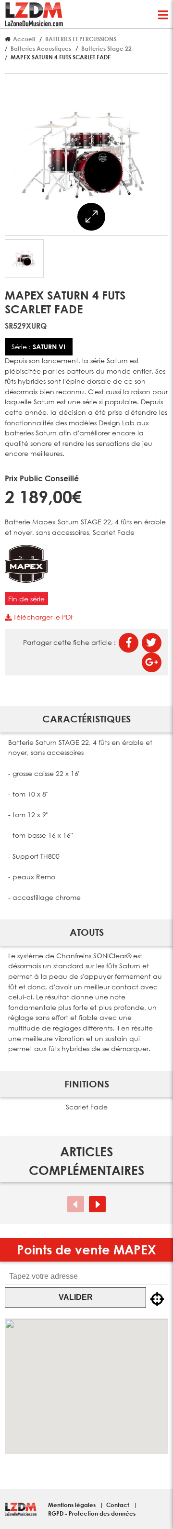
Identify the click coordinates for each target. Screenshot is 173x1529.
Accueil (24, 39)
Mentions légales (72, 1504)
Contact (118, 1504)
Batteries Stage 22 (106, 48)
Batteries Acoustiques (41, 48)
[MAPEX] (26, 580)
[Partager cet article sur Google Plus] (151, 662)
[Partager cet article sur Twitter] (151, 643)
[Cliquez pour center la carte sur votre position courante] (157, 1299)
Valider (76, 1297)
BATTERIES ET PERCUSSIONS (80, 39)
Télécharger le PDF (43, 616)
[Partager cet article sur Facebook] (128, 643)
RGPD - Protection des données (92, 1513)
